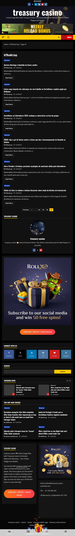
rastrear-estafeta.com (11, 436)
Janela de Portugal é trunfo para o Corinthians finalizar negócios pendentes (53, 413)
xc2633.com (8, 422)
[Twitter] (37, 250)
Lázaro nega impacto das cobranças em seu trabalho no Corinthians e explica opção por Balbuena (35, 90)
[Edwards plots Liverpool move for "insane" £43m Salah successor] (20, 427)
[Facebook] (34, 250)
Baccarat (7, 60)
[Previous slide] (67, 380)
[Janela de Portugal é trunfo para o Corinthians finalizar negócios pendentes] (54, 408)
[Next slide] (70, 380)
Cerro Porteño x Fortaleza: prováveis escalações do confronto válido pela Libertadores (35, 166)
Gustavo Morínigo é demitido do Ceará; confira (20, 65)
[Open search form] (59, 37)
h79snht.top (8, 68)
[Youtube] (40, 250)
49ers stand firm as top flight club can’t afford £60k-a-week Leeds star (9, 390)
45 (43, 210)
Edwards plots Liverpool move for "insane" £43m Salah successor (19, 432)
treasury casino (37, 12)
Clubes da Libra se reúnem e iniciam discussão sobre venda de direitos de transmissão (35, 190)
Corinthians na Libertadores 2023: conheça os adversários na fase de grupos (31, 115)
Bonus (69, 37)
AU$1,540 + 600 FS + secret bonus (37, 332)
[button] (3, 37)
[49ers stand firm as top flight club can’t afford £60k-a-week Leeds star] (54, 427)
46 (47, 210)
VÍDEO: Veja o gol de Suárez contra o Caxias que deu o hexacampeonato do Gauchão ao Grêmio (35, 140)
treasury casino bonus (57, 522)
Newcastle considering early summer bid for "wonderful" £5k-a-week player (43, 390)
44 (39, 210)
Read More (9, 78)
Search (7, 366)
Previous (26, 210)
